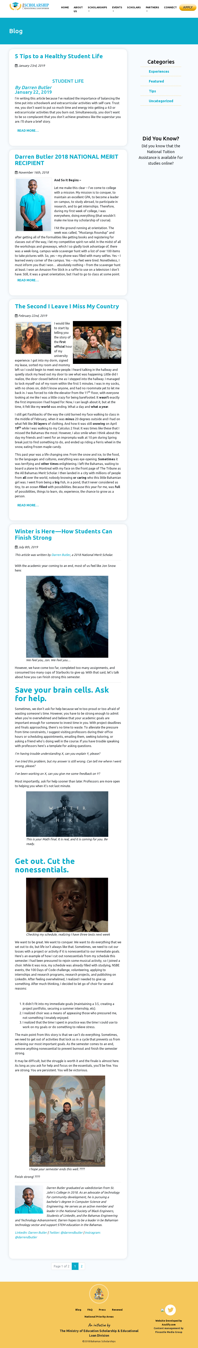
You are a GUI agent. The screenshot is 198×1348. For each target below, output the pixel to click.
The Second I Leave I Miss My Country (67, 306)
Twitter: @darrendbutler (66, 1232)
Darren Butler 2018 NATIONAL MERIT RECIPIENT (66, 159)
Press (102, 1309)
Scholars (134, 7)
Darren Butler (60, 554)
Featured (156, 81)
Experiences (159, 71)
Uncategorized (161, 101)
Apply (188, 7)
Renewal (117, 1309)
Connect (170, 7)
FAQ (90, 1309)
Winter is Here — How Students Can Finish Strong (63, 534)
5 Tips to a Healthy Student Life (59, 56)
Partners (152, 7)
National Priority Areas (99, 1316)
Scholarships (97, 7)
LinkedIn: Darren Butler (31, 1232)
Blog (78, 1309)
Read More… (28, 130)
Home (65, 7)
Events (117, 7)
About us (78, 9)
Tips (152, 91)
